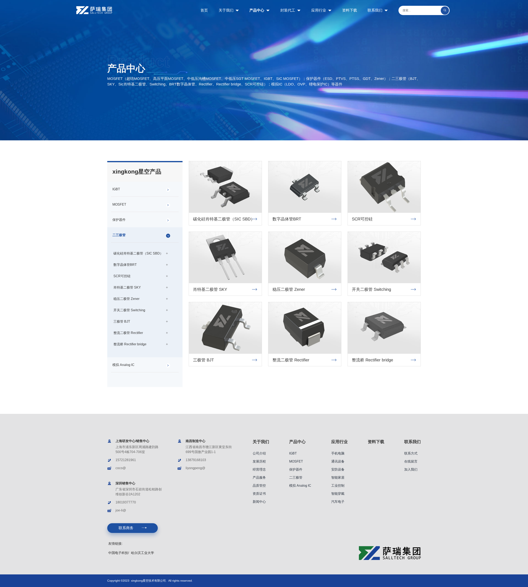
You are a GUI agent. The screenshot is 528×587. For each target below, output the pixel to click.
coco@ (121, 468)
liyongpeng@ (195, 468)
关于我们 (226, 10)
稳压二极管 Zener (126, 299)
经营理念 (259, 469)
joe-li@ (121, 510)
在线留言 (410, 461)
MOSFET (119, 204)
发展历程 (259, 461)
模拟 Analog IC (123, 365)
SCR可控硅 (122, 276)
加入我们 (410, 469)
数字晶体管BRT (125, 264)
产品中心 (256, 10)
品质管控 (259, 485)
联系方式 (410, 453)
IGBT (116, 189)
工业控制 (337, 485)
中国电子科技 (118, 553)
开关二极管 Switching (129, 310)
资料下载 (349, 10)
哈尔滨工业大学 (142, 553)
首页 (204, 10)
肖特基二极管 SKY (127, 287)
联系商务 (126, 528)
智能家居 (337, 477)
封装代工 (287, 10)
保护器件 (119, 219)
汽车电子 (337, 501)
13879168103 (196, 460)
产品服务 (259, 477)
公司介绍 (259, 453)
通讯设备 (337, 461)
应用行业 (318, 10)
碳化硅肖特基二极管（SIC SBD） (138, 253)
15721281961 (126, 460)
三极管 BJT (121, 321)
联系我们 (375, 10)
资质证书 (259, 493)
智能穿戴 (337, 493)
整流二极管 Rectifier (128, 333)
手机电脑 (337, 453)
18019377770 (126, 502)
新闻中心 (259, 501)
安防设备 (337, 469)
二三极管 (119, 235)
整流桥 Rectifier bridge (129, 344)
